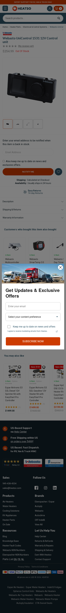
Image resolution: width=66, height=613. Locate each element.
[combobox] (33, 317)
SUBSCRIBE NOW (33, 341)
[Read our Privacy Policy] (57, 331)
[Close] (60, 267)
